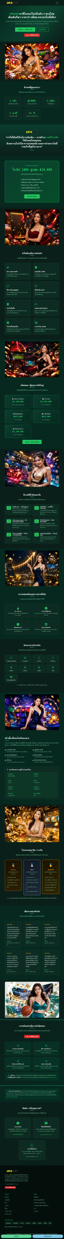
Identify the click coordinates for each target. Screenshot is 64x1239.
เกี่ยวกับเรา (36, 1197)
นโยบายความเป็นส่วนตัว (12, 1096)
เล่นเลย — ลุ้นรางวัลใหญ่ (32, 442)
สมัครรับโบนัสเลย (32, 196)
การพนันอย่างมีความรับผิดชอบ (41, 1205)
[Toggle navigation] (57, 2)
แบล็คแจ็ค (7, 1200)
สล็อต (6, 1208)
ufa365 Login (8, 1214)
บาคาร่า (7, 1205)
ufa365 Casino (8, 1211)
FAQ (35, 1208)
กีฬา (6, 1202)
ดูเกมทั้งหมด (42, 29)
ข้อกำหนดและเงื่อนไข (39, 1200)
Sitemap (36, 1211)
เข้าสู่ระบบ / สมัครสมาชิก (25, 29)
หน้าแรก (7, 1197)
